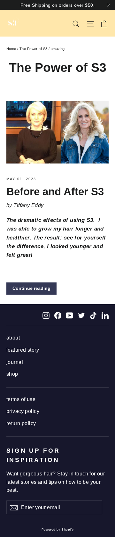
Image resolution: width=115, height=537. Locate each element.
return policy (21, 423)
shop (12, 374)
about (13, 337)
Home (11, 49)
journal (14, 362)
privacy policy (22, 411)
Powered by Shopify (58, 529)
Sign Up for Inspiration (33, 455)
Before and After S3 (55, 191)
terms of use (20, 399)
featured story (22, 350)
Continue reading (31, 288)
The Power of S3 (33, 49)
